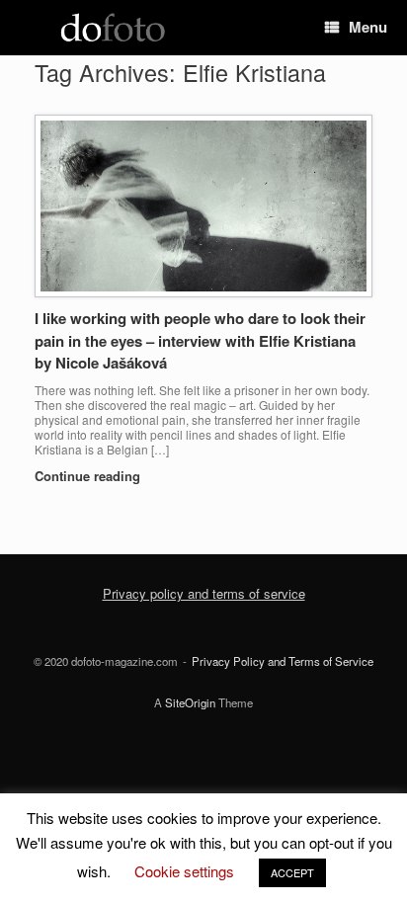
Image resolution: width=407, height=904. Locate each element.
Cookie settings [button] (184, 871)
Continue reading (89, 475)
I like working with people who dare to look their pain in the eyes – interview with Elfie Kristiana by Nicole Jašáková (200, 340)
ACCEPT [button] (292, 872)
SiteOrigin (190, 702)
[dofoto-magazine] (112, 28)
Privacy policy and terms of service (204, 593)
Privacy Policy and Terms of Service (282, 661)
